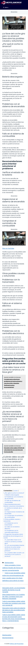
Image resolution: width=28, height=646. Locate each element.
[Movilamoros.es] (11, 2)
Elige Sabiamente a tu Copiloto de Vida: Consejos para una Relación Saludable (13, 597)
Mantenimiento (7, 638)
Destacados (9, 563)
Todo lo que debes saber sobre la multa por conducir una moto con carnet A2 (13, 603)
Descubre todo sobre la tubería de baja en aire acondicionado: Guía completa (13, 610)
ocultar (16, 491)
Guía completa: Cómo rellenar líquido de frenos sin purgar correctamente (12, 567)
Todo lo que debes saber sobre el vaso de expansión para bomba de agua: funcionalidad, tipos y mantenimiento (13, 618)
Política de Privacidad (16, 644)
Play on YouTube (8, 248)
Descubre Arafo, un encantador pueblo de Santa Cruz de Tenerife (13, 590)
